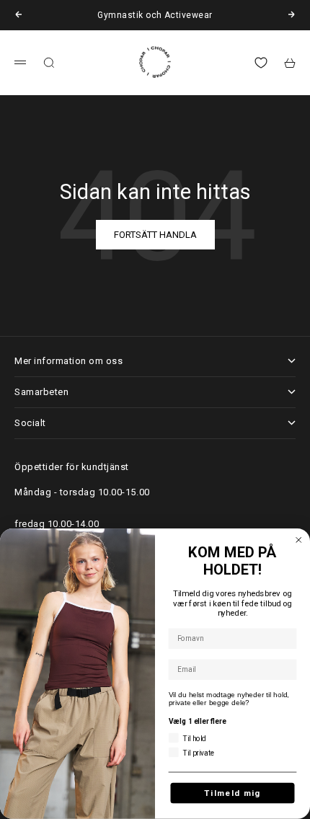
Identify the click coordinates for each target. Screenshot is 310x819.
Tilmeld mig (232, 793)
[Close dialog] (299, 540)
